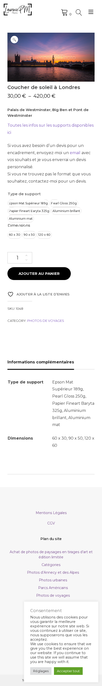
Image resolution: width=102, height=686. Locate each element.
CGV (51, 523)
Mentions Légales (51, 513)
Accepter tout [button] (68, 671)
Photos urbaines (53, 580)
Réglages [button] (41, 671)
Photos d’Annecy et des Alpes (53, 572)
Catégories (51, 565)
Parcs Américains (53, 588)
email (75, 152)
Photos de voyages (45, 321)
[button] (14, 39)
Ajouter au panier (39, 273)
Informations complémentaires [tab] (40, 362)
